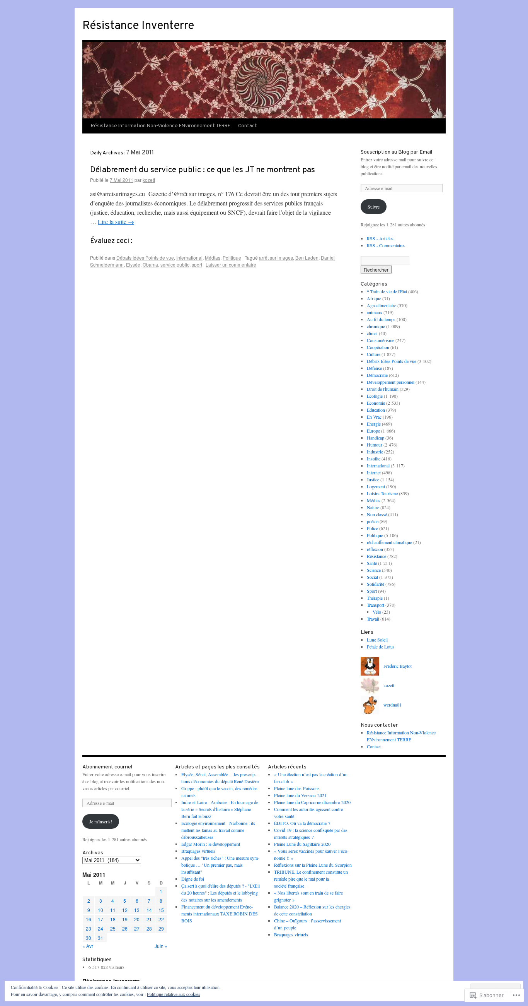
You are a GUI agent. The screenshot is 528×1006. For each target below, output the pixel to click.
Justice (373, 479)
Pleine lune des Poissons (297, 788)
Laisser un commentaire (231, 264)
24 (100, 928)
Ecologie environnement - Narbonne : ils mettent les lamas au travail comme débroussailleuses (218, 830)
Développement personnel (390, 382)
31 (100, 937)
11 (113, 910)
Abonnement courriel (107, 767)
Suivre (374, 207)
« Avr (87, 946)
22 (161, 919)
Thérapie (375, 598)
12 (125, 910)
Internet (374, 472)
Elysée (133, 264)
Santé (372, 563)
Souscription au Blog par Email (396, 152)
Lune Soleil (377, 639)
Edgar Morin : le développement (210, 844)
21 (149, 919)
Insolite (373, 458)
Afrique (374, 298)
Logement (376, 486)
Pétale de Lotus (381, 646)
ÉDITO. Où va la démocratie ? (302, 823)
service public (174, 264)
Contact (247, 126)
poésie (372, 521)
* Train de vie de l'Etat (387, 291)
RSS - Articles (380, 238)
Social (372, 577)
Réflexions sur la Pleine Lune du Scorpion (313, 865)
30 (88, 937)
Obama (150, 264)
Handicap (375, 438)
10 (100, 910)
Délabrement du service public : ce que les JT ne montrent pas (202, 170)
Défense (374, 368)
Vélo (377, 612)
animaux (374, 312)
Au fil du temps (381, 319)
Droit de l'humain (383, 389)
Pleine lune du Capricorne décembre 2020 (312, 802)
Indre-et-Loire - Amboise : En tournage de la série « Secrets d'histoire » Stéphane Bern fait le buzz (219, 809)
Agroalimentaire (381, 305)
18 (113, 919)
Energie (374, 424)
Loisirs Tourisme (382, 493)
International (189, 257)
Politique (232, 257)
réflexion (375, 549)
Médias (212, 257)
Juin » (161, 946)
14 (149, 910)
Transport (375, 605)
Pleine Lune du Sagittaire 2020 (302, 844)
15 (161, 910)
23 (88, 928)
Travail (373, 619)
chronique (376, 326)
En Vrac (374, 417)
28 (149, 928)
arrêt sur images (276, 257)
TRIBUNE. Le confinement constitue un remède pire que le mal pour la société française (311, 879)
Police (372, 528)
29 (161, 928)
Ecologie (375, 396)
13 (137, 910)
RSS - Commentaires (386, 245)
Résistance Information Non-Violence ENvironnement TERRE (160, 126)
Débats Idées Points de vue (145, 257)
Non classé (377, 514)
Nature (373, 507)
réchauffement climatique (389, 542)
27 (137, 928)
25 (113, 928)
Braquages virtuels (198, 851)
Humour (374, 444)
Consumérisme (380, 340)
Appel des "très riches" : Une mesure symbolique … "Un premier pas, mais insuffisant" (220, 865)
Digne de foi (192, 879)
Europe (373, 431)
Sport (372, 591)
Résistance (376, 556)
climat (372, 333)
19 (125, 919)
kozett (149, 179)
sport (197, 264)
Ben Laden (307, 257)
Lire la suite (116, 221)
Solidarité (375, 584)
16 (88, 919)
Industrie (375, 451)
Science (374, 570)
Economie (376, 403)
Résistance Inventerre (138, 26)
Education (376, 410)
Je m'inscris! (100, 821)
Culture (373, 354)
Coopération (378, 347)
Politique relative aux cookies (173, 994)
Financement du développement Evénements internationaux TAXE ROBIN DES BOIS (219, 913)
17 (100, 919)
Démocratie (377, 375)
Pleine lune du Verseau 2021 (300, 795)
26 (125, 928)
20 (137, 919)
